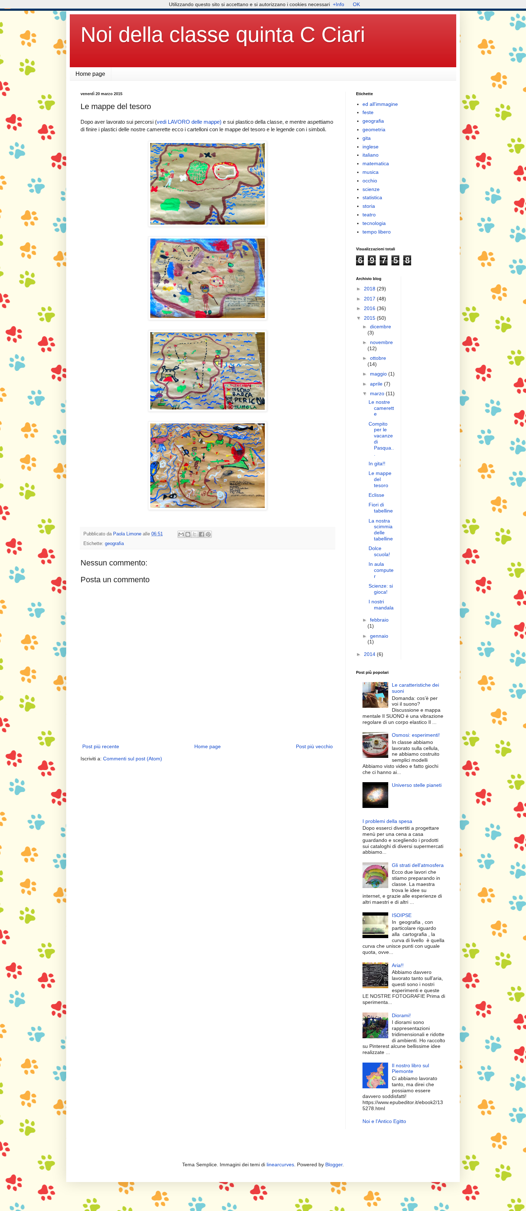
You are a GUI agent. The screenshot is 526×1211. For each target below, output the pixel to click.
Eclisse (376, 495)
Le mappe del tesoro (380, 479)
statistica (372, 197)
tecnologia (374, 223)
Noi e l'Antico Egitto (384, 1121)
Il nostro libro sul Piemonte (410, 1068)
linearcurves (280, 1164)
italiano (370, 155)
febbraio (379, 620)
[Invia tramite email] (181, 534)
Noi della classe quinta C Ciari (223, 34)
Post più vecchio (314, 746)
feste (368, 112)
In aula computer (381, 570)
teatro (369, 214)
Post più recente (100, 746)
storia (368, 206)
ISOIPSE (401, 915)
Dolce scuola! (379, 551)
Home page (90, 74)
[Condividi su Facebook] (201, 534)
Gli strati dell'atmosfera (418, 865)
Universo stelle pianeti (417, 785)
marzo (378, 393)
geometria (373, 129)
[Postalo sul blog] (187, 534)
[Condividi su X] (194, 534)
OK (356, 4)
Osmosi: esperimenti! (416, 735)
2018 (370, 288)
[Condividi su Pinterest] (208, 534)
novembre (381, 342)
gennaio (379, 636)
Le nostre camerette (381, 408)
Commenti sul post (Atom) (132, 758)
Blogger (333, 1164)
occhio (369, 180)
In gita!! (377, 463)
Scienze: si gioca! (381, 589)
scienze (371, 189)
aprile (377, 384)
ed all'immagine (380, 104)
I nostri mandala (381, 605)
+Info (338, 4)
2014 (370, 654)
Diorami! (401, 1015)
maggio (379, 374)
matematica (375, 163)
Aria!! (398, 965)
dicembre (380, 326)
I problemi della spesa (387, 821)
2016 (370, 308)
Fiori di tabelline (381, 508)
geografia (114, 543)
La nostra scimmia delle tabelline (381, 529)
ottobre (378, 358)
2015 (370, 318)
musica (370, 172)
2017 (370, 298)
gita (366, 138)
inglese (370, 146)
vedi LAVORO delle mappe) (189, 122)
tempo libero (376, 232)
